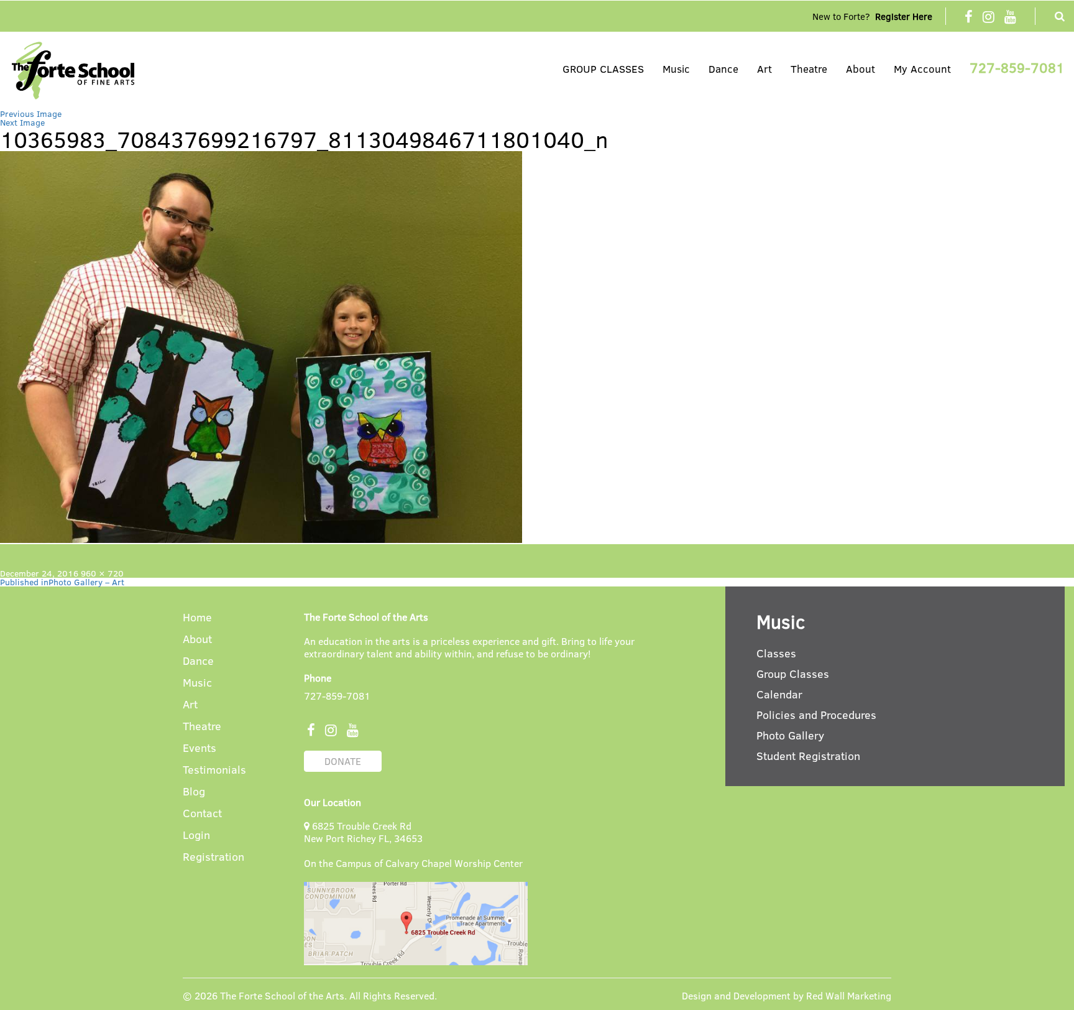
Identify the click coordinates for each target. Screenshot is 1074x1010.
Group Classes (792, 673)
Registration (213, 857)
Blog (194, 792)
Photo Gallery (790, 735)
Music (676, 69)
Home (197, 617)
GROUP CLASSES (603, 69)
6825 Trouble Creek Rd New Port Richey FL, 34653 (363, 832)
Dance (723, 69)
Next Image (22, 122)
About (860, 69)
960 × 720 (102, 573)
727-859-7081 (1017, 67)
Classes (776, 653)
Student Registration (808, 755)
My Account (922, 69)
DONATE (342, 760)
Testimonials (214, 770)
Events (199, 748)
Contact (202, 813)
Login (196, 835)
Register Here (903, 16)
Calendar (779, 694)
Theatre (809, 69)
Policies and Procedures (816, 714)
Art (764, 69)
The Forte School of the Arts (282, 995)
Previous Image (31, 113)
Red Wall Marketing (848, 995)
